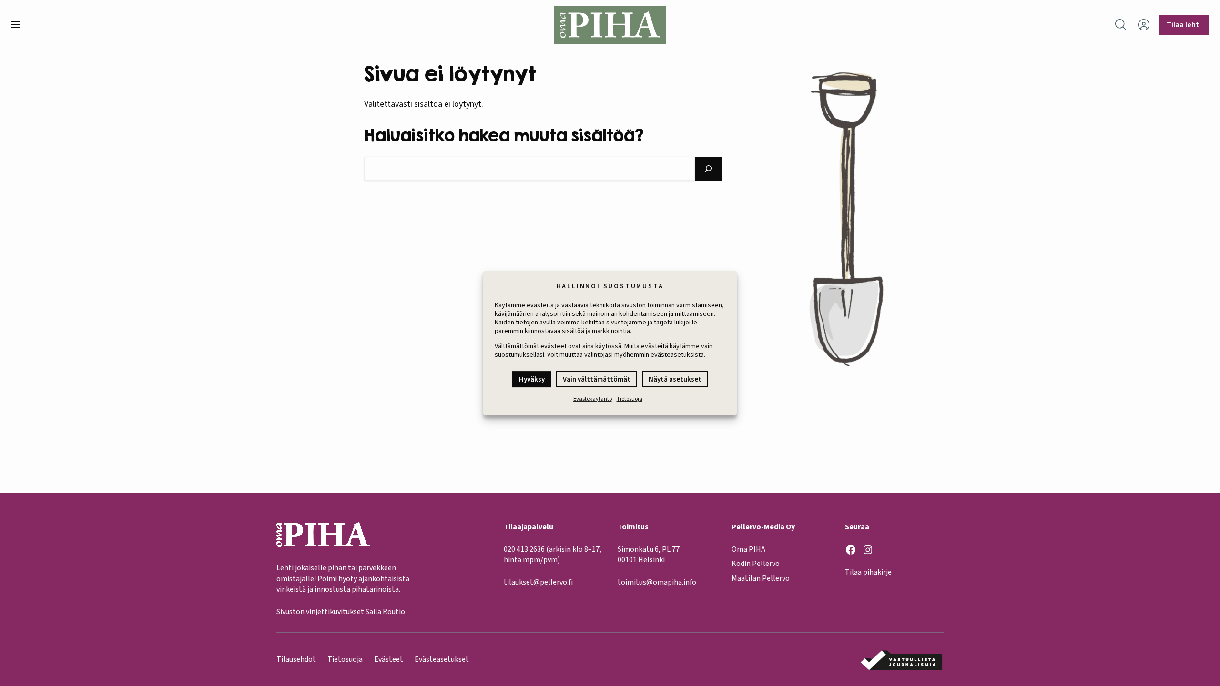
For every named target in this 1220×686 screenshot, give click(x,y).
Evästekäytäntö (592, 399)
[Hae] (708, 169)
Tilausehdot (296, 659)
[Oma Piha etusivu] (610, 25)
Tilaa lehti (1184, 25)
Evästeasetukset (442, 659)
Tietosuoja (629, 399)
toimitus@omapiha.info (657, 582)
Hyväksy (532, 379)
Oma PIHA (748, 549)
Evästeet (388, 659)
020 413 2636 (524, 549)
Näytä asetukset (675, 379)
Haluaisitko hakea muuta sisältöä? (504, 135)
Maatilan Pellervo (761, 578)
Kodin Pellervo (756, 563)
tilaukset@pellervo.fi (538, 582)
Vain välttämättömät (596, 379)
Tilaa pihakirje (868, 572)
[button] (19, 25)
